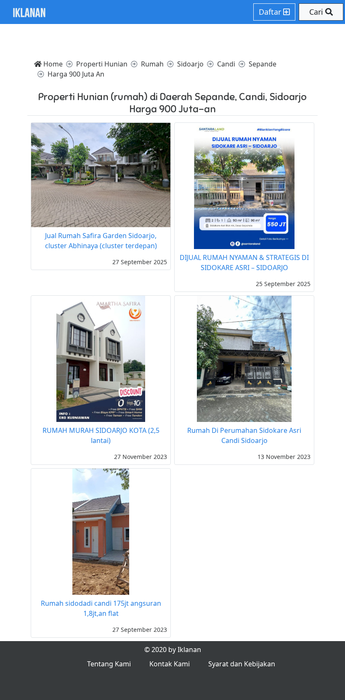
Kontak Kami (169, 663)
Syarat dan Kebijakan (241, 663)
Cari (317, 12)
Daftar (271, 12)
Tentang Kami (109, 663)
